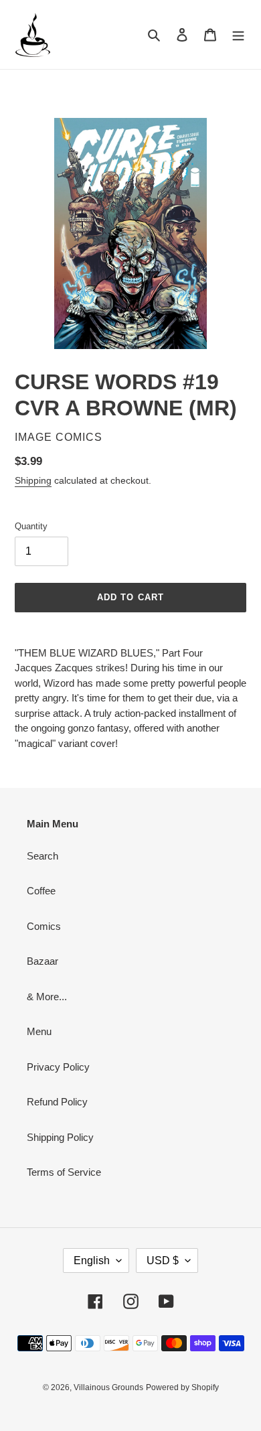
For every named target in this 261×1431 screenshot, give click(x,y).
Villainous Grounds (108, 1387)
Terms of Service (64, 1172)
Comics (44, 926)
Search (42, 856)
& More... (47, 996)
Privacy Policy (58, 1067)
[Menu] (238, 34)
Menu (39, 1031)
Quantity (31, 526)
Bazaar (42, 961)
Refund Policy (57, 1101)
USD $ (163, 1260)
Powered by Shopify (182, 1387)
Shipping (33, 480)
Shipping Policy (60, 1137)
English (92, 1260)
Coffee (41, 890)
